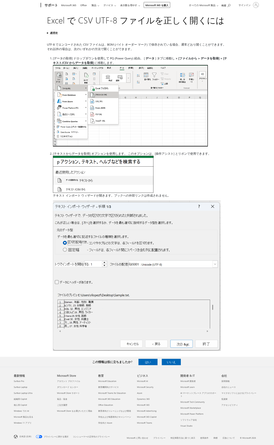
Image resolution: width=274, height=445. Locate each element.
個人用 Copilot (20, 404)
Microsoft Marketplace (190, 407)
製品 (94, 5)
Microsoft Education (107, 381)
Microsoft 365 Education (109, 399)
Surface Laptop (20, 387)
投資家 (224, 399)
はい (148, 362)
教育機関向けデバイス (108, 387)
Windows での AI (21, 410)
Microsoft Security (145, 387)
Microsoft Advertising (146, 410)
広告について (229, 437)
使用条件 (204, 437)
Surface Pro (19, 381)
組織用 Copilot (20, 399)
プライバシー (159, 437)
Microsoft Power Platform (191, 413)
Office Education (105, 404)
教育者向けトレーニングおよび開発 (114, 410)
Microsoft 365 (68, 5)
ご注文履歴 (62, 404)
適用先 (54, 33)
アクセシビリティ (229, 404)
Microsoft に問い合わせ (137, 437)
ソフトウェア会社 (188, 419)
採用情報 (225, 381)
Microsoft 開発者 (188, 381)
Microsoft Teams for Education (112, 393)
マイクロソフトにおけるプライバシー (238, 393)
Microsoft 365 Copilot (147, 416)
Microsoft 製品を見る (23, 416)
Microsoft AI (142, 381)
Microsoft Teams (144, 422)
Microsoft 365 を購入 (157, 5)
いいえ (171, 362)
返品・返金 (62, 399)
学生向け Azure (105, 422)
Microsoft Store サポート (68, 393)
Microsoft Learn (187, 387)
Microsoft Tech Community (192, 402)
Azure (139, 393)
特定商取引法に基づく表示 (183, 437)
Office (83, 5)
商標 (215, 437)
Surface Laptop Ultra (23, 393)
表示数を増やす (128, 5)
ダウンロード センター (67, 387)
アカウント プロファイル (68, 381)
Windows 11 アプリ (23, 422)
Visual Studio (186, 425)
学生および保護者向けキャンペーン (114, 416)
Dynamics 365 (143, 399)
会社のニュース (228, 387)
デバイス (108, 5)
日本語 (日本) (25, 436)
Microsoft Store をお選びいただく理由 (74, 410)
